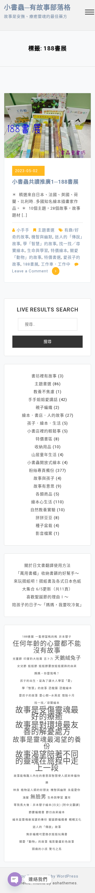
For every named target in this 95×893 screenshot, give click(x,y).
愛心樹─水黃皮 (50, 695)
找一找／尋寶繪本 (47, 703)
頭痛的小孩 (40, 849)
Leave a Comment (30, 271)
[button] (89, 12)
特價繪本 (59, 250)
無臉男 (38, 797)
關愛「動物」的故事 (33, 841)
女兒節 (22, 666)
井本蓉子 (65, 636)
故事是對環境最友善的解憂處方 (47, 728)
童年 (68, 797)
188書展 (31, 264)
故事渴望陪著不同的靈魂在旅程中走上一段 (47, 761)
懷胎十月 (68, 695)
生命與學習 (37, 250)
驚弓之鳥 (55, 849)
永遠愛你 (74, 790)
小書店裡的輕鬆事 (44, 431)
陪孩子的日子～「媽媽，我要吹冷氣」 (48, 605)
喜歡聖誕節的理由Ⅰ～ (47, 597)
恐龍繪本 (65, 688)
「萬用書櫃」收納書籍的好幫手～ (47, 573)
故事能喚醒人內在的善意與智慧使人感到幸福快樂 (47, 779)
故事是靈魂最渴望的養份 (47, 743)
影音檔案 (44, 533)
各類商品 (44, 494)
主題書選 (46, 230)
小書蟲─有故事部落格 (37, 7)
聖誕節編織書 (58, 819)
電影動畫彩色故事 (61, 841)
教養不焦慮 (44, 391)
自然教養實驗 (43, 510)
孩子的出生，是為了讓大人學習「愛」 (47, 681)
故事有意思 (44, 486)
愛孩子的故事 (28, 695)
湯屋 (26, 797)
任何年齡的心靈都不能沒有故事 (47, 647)
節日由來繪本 (55, 812)
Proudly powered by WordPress (47, 876)
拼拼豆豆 (44, 517)
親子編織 (44, 407)
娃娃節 (32, 666)
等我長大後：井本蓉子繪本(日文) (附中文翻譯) (47, 805)
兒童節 (17, 658)
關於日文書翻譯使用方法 (47, 565)
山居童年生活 (44, 454)
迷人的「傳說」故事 (47, 827)
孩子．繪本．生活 (44, 423)
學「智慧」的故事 (40, 243)
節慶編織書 (37, 812)
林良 (16, 790)
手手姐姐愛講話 (43, 399)
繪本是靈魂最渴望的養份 (29, 819)
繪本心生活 (41, 502)
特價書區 (44, 439)
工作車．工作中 (55, 264)
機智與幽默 (42, 237)
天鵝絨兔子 (68, 658)
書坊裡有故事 (44, 376)
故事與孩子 (44, 478)
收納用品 (43, 447)
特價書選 (52, 257)
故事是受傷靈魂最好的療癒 (47, 713)
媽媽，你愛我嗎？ (47, 673)
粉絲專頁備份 (41, 470)
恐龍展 (53, 688)
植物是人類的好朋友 (35, 790)
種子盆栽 (44, 525)
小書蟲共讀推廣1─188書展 (45, 182)
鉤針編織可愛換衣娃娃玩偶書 (47, 834)
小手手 (23, 230)
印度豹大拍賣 (32, 658)
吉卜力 (48, 658)
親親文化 (75, 819)
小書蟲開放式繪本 (44, 462)
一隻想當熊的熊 (46, 636)
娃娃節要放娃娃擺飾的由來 (58, 666)
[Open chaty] (15, 879)
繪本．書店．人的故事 (43, 415)
